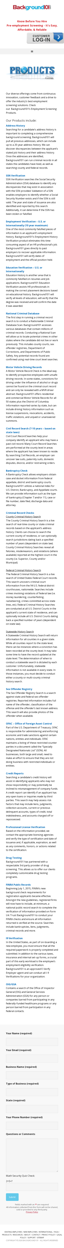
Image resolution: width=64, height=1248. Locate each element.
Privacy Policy (32, 1212)
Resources (18, 1234)
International (46, 1232)
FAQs (56, 1232)
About (27, 1234)
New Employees (30, 1232)
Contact (36, 1234)
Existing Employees (13, 1232)
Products (6, 1234)
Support (32, 1237)
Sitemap (40, 1237)
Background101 (32, 7)
